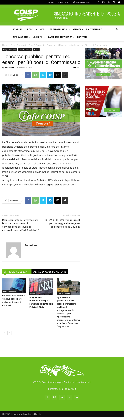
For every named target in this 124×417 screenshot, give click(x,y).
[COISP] (62, 15)
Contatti (82, 37)
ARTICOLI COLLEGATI (17, 271)
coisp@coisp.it (68, 388)
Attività (76, 29)
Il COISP (30, 29)
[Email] (57, 75)
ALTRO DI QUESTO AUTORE (49, 271)
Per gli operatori (57, 29)
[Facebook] (98, 2)
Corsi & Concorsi (36, 45)
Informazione (20, 37)
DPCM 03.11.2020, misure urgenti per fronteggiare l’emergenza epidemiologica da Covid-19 (63, 223)
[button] (117, 29)
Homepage (18, 29)
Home (5, 45)
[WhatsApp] (35, 75)
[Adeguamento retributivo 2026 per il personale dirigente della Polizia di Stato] (41, 286)
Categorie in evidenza (60, 37)
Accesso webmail (83, 2)
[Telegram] (50, 75)
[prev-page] (4, 333)
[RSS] (108, 2)
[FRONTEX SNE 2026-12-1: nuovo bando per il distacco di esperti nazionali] (14, 285)
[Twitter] (114, 2)
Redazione (9, 67)
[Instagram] (103, 2)
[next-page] (9, 333)
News (43, 29)
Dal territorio (94, 29)
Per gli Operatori (18, 45)
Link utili (38, 37)
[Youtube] (119, 2)
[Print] (65, 75)
